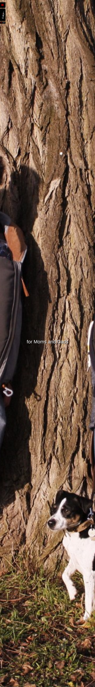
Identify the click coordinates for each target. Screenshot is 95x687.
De (1, 22)
